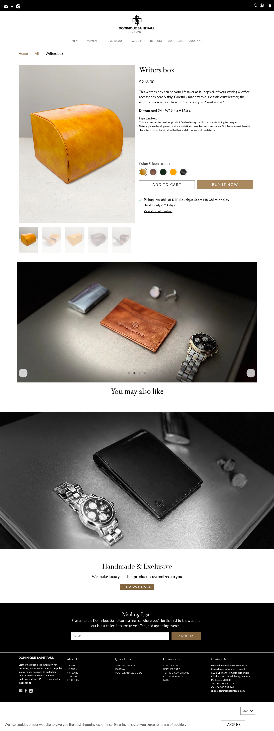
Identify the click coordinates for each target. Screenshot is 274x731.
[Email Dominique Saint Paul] (7, 7)
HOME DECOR (115, 40)
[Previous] (23, 373)
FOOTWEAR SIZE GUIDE (128, 672)
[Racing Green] (163, 172)
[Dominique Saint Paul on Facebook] (13, 7)
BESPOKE (156, 40)
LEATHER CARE (171, 669)
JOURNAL (195, 40)
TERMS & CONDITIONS (176, 672)
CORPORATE (176, 40)
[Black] (183, 172)
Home (23, 53)
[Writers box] (77, 144)
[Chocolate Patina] (153, 172)
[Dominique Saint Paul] (137, 24)
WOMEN (91, 40)
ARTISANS (72, 672)
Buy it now (225, 184)
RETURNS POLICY (173, 676)
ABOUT (137, 40)
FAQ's (166, 679)
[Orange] (173, 172)
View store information (158, 211)
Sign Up (186, 636)
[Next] (251, 373)
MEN (75, 40)
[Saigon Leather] (143, 172)
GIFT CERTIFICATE (125, 665)
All (37, 53)
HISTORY (72, 669)
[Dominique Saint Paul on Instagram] (19, 7)
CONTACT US (170, 665)
